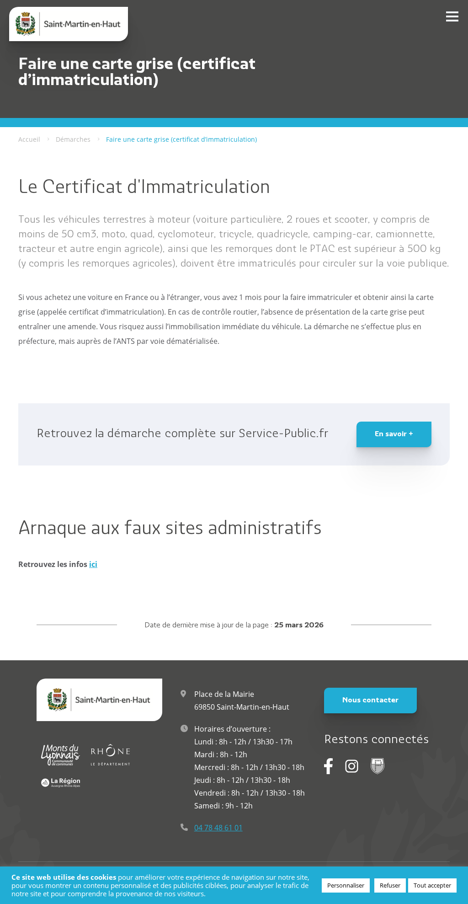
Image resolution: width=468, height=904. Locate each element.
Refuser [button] (390, 885)
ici (93, 564)
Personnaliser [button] (345, 885)
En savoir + (394, 434)
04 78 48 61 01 (218, 828)
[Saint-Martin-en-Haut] (68, 24)
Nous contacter (370, 700)
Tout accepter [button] (432, 885)
